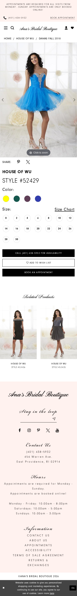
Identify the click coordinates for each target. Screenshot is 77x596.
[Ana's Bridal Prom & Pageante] (38, 29)
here (52, 593)
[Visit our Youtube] (57, 430)
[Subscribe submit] (53, 419)
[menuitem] (6, 28)
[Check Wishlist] (73, 28)
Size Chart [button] (64, 209)
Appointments (39, 545)
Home (7, 38)
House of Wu (25, 38)
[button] (6, 28)
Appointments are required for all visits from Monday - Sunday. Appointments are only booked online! (38, 7)
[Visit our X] (48, 430)
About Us (38, 540)
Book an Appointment (38, 272)
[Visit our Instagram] (29, 430)
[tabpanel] (38, 100)
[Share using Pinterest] (19, 162)
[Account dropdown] (66, 28)
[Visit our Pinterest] (38, 430)
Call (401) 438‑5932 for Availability (38, 253)
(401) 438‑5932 (38, 452)
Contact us (38, 535)
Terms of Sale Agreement (38, 555)
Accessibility (38, 550)
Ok (73, 588)
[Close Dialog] (3, 588)
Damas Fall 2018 (50, 38)
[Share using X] (28, 162)
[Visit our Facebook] (20, 430)
